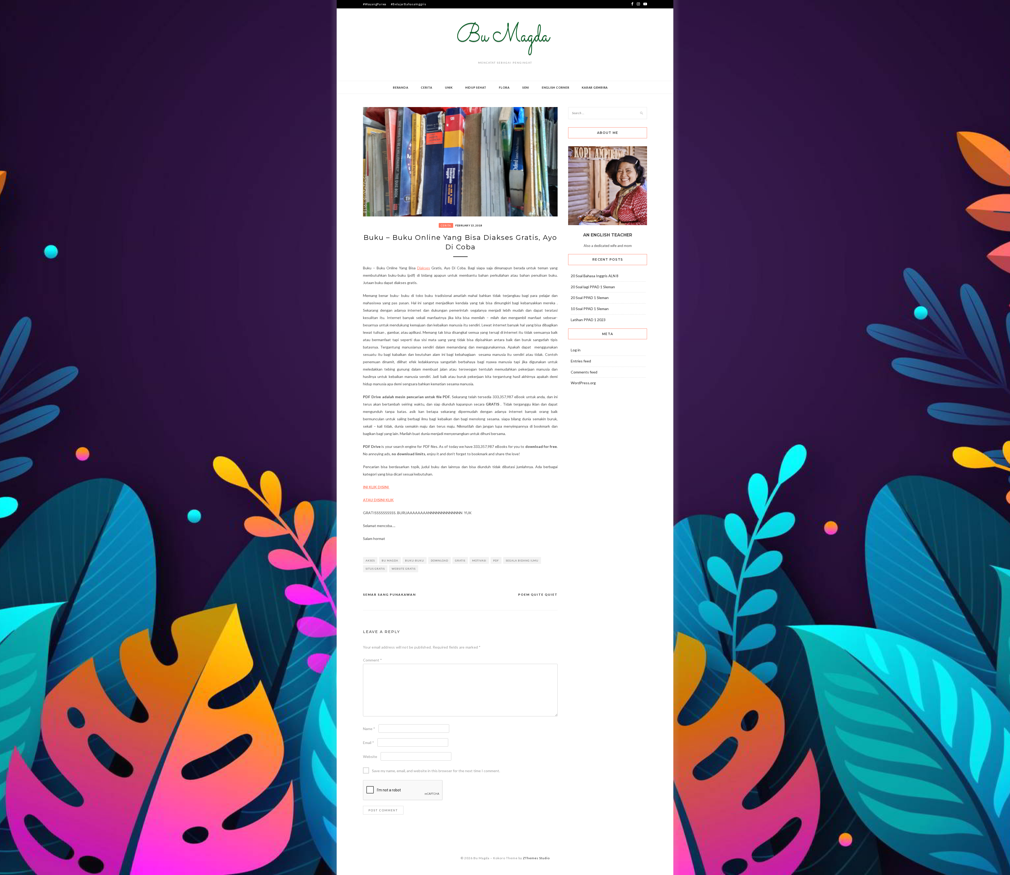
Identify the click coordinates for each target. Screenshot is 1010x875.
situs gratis (375, 568)
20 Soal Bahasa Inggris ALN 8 (594, 276)
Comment (372, 660)
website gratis (404, 568)
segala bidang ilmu (522, 560)
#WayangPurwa (374, 4)
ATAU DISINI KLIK (378, 500)
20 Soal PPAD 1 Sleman (590, 297)
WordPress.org (583, 383)
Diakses (423, 268)
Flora (504, 87)
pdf (496, 560)
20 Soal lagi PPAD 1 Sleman (593, 287)
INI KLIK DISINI (376, 487)
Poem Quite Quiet (538, 594)
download (439, 560)
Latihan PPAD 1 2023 (588, 319)
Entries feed (581, 361)
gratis (460, 560)
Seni (525, 87)
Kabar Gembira (595, 87)
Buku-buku (414, 560)
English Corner (555, 87)
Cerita (426, 87)
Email (368, 742)
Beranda (400, 87)
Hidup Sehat (475, 87)
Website (370, 756)
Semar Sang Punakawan (389, 594)
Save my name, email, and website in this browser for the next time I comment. (436, 770)
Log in (575, 350)
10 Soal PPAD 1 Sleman (590, 308)
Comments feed (584, 372)
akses (370, 560)
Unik (449, 87)
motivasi (479, 560)
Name (369, 728)
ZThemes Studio (536, 858)
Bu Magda (390, 560)
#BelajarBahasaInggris (408, 4)
